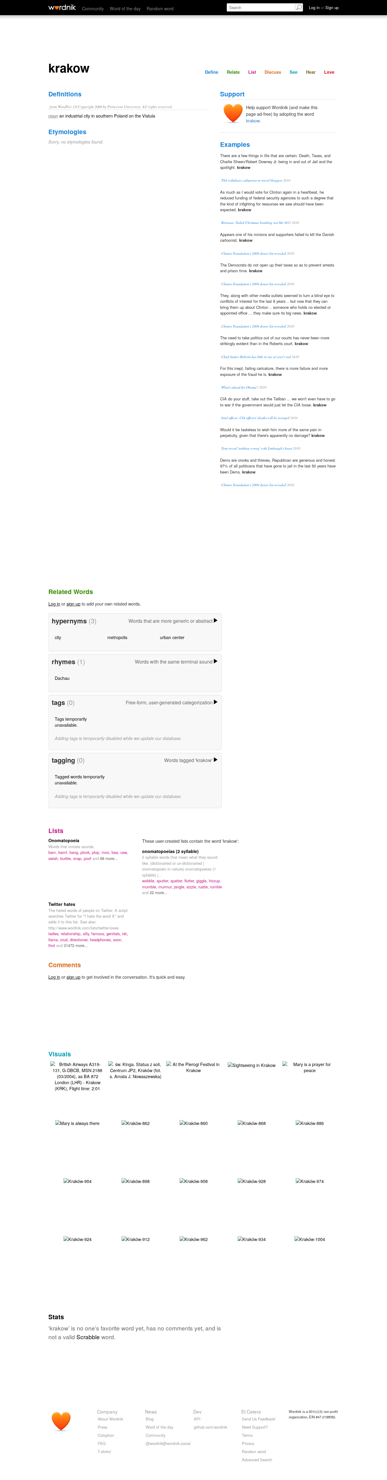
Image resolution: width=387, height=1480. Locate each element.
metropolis (117, 637)
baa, (116, 852)
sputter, (164, 881)
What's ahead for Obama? (239, 387)
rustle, (204, 887)
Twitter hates (61, 904)
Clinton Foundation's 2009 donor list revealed (253, 253)
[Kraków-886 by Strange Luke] (310, 1122)
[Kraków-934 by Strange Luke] (252, 1238)
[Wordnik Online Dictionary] (62, 7)
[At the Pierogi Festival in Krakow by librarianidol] (193, 1066)
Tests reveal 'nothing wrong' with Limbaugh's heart (256, 448)
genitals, (114, 933)
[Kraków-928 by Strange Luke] (252, 1180)
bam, (53, 852)
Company (107, 1411)
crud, (65, 939)
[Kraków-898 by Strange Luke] (136, 1180)
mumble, (150, 887)
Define (211, 72)
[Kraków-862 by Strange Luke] (136, 1122)
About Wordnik (110, 1419)
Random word (160, 8)
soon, (117, 939)
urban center (172, 637)
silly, (87, 933)
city (58, 637)
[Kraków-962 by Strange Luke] (194, 1238)
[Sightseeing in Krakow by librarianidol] (251, 1064)
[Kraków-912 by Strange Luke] (136, 1238)
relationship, (72, 933)
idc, (125, 933)
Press (102, 1427)
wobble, (149, 881)
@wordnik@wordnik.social (168, 1443)
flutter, (190, 881)
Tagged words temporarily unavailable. (80, 779)
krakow (252, 120)
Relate (233, 72)
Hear (311, 72)
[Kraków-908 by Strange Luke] (194, 1180)
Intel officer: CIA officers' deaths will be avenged (255, 417)
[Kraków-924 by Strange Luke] (77, 1238)
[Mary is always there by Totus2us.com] (77, 1122)
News (151, 1411)
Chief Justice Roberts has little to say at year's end (256, 356)
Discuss (273, 72)
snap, (78, 858)
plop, (97, 852)
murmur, (166, 887)
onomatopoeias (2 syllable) (170, 851)
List (252, 72)
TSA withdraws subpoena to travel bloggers (251, 180)
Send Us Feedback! (259, 1419)
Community (93, 8)
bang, (75, 852)
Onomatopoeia (63, 840)
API (197, 1419)
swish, (54, 858)
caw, (124, 852)
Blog (150, 1419)
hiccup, (215, 881)
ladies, (54, 933)
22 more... (158, 892)
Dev (197, 1411)
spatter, (177, 881)
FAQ (102, 1443)
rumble (216, 887)
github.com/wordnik (210, 1427)
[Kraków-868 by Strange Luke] (252, 1122)
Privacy (248, 1443)
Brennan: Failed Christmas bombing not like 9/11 (256, 222)
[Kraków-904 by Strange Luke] (77, 1180)
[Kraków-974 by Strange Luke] (310, 1180)
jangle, (180, 887)
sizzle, (192, 887)
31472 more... (76, 945)
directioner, (80, 939)
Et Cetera (251, 1411)
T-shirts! (104, 1451)
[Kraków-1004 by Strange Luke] (309, 1238)
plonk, (86, 852)
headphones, (101, 939)
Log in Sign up (324, 7)
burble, (66, 858)
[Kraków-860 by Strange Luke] (194, 1122)
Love (329, 72)
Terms (247, 1435)
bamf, (64, 852)
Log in (54, 603)
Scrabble (88, 1337)
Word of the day (125, 8)
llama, (54, 939)
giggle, (202, 881)
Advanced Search (257, 1459)
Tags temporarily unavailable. (71, 722)
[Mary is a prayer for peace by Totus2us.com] (309, 1066)
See (294, 72)
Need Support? (255, 1427)
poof (88, 858)
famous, (98, 933)
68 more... (109, 858)
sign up (73, 603)
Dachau (62, 678)
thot (52, 945)
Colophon (106, 1435)
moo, (107, 852)
